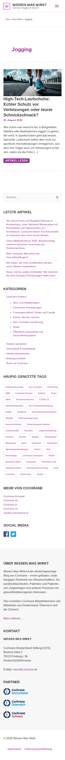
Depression (25, 474)
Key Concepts (35, 387)
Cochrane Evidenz (16, 296)
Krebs (16, 327)
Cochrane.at (10, 504)
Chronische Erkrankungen (27, 307)
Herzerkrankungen (14, 406)
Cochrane (10, 474)
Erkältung (21, 412)
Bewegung (11, 443)
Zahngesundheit (13, 468)
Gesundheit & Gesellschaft (20, 348)
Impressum (14, 749)
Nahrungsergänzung (28, 418)
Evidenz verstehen (16, 343)
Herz (48, 449)
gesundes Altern (13, 462)
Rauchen (28, 430)
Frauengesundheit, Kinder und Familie (34, 312)
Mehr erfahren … (13, 618)
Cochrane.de (10, 500)
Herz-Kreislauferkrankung (41, 406)
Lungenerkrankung (47, 430)
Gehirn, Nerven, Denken (26, 317)
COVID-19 (44, 399)
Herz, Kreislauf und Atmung (28, 322)
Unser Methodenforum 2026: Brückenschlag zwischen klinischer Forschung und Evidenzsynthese (30, 244)
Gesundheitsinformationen (44, 412)
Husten (40, 474)
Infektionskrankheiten (18, 353)
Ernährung (52, 387)
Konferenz (36, 443)
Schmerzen (52, 443)
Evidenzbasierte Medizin (38, 424)
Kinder (9, 412)
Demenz (10, 437)
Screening (31, 462)
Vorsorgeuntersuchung (37, 468)
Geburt (37, 449)
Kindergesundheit (15, 358)
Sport (23, 443)
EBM (8, 393)
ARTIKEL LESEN (16, 160)
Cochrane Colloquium (32, 455)
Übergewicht (51, 437)
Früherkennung (48, 462)
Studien (35, 437)
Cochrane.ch (10, 508)
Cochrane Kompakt (14, 496)
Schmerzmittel (12, 430)
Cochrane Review (23, 393)
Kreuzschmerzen (13, 424)
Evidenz (42, 393)
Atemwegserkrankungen (17, 449)
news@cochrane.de (25, 669)
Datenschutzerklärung (38, 749)
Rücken (22, 437)
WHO (8, 399)
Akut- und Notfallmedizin (26, 302)
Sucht (56, 468)
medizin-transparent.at (15, 512)
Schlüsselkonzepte (14, 387)
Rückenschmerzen (25, 399)
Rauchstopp (11, 455)
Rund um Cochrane (17, 363)
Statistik (9, 418)
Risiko (52, 455)
